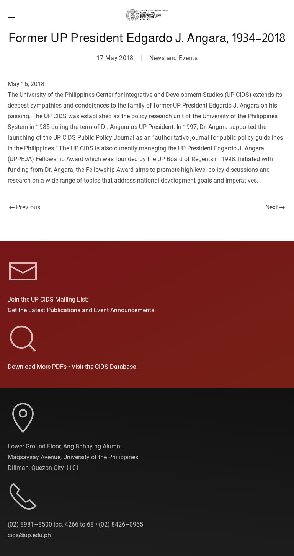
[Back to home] (147, 15)
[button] (11, 15)
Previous (28, 207)
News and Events (173, 58)
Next (271, 207)
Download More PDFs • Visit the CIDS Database (72, 366)
